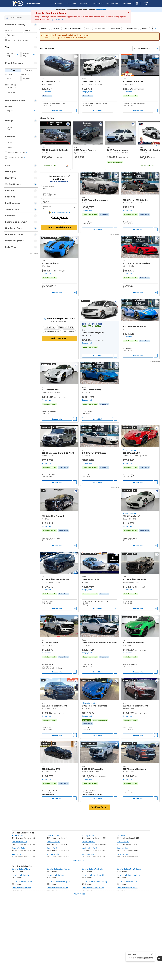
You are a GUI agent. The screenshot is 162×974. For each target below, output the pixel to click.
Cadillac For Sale (53, 842)
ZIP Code (27, 30)
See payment (46, 92)
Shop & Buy (97, 4)
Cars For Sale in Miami (21, 869)
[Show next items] (155, 28)
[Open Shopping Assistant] (159, 958)
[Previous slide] (43, 146)
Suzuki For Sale (123, 842)
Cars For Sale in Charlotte (57, 888)
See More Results (99, 807)
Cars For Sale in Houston (22, 881)
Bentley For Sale (88, 835)
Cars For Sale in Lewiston (127, 888)
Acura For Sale (53, 854)
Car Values (58, 4)
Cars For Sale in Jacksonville (93, 875)
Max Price (25, 74)
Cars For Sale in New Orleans (129, 869)
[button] (137, 4)
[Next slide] (156, 146)
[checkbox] (10, 88)
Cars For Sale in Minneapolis (58, 881)
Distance (8, 30)
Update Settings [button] (67, 222)
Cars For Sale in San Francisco (59, 869)
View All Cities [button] (79, 894)
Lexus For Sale (53, 835)
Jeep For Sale (17, 854)
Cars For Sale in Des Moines (128, 875)
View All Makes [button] (79, 860)
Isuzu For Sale (122, 854)
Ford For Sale (17, 835)
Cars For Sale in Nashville (92, 869)
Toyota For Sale (18, 848)
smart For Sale (123, 835)
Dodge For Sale (53, 848)
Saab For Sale (122, 848)
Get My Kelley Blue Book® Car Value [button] (60, 212)
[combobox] (21, 17)
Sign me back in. (57, 19)
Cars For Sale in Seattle (56, 875)
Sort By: (137, 48)
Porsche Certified (131, 450)
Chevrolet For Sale (19, 842)
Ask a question (59, 338)
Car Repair (126, 4)
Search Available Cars (59, 227)
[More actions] (75, 110)
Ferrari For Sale (88, 842)
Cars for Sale (71, 4)
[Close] (151, 954)
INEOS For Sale (88, 854)
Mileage (9, 127)
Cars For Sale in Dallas (21, 875)
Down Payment (47, 200)
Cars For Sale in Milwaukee (93, 888)
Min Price (8, 74)
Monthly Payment (48, 186)
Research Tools (112, 4)
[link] (47, 96)
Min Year (10, 53)
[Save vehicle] (76, 56)
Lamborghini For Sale (91, 848)
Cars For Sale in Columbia (127, 881)
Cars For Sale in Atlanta (21, 888)
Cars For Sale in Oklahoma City (94, 881)
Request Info (57, 111)
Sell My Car (84, 4)
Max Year (26, 53)
